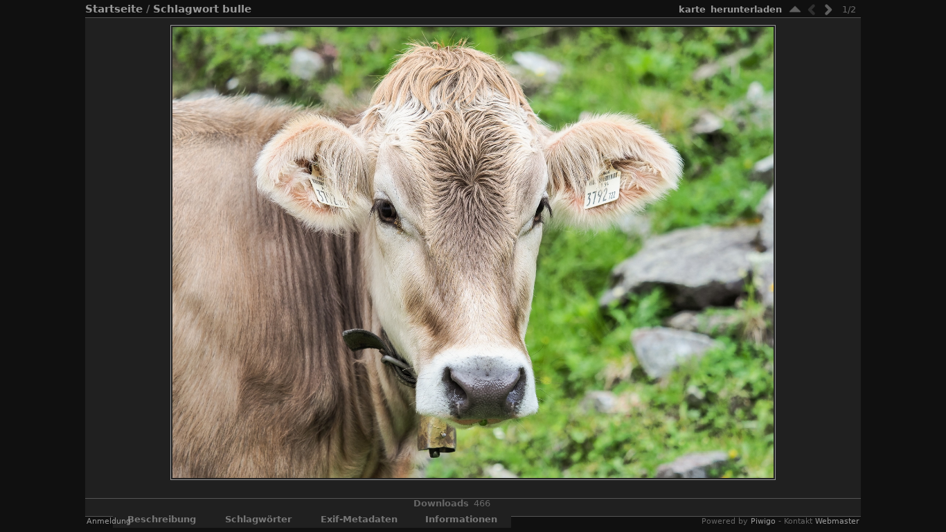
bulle (236, 9)
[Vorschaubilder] (795, 9)
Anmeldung (109, 521)
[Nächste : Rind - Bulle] (828, 9)
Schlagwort (186, 9)
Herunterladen (746, 9)
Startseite (114, 9)
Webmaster (837, 521)
